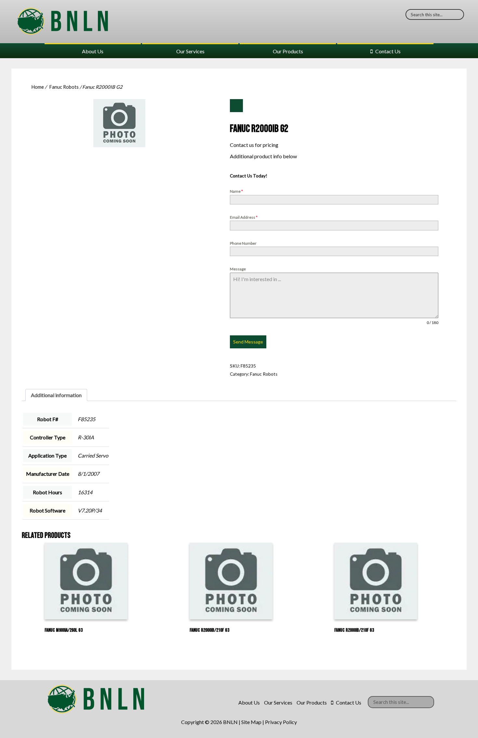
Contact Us (388, 51)
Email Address (244, 217)
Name (236, 191)
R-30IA (86, 437)
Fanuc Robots (64, 87)
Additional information (56, 395)
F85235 (86, 419)
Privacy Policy (281, 722)
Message (238, 268)
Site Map (251, 722)
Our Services (190, 51)
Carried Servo (93, 455)
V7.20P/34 (90, 510)
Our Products (288, 51)
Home (37, 87)
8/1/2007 (88, 474)
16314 (85, 492)
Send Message (248, 341)
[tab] (56, 395)
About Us (92, 51)
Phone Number (243, 243)
